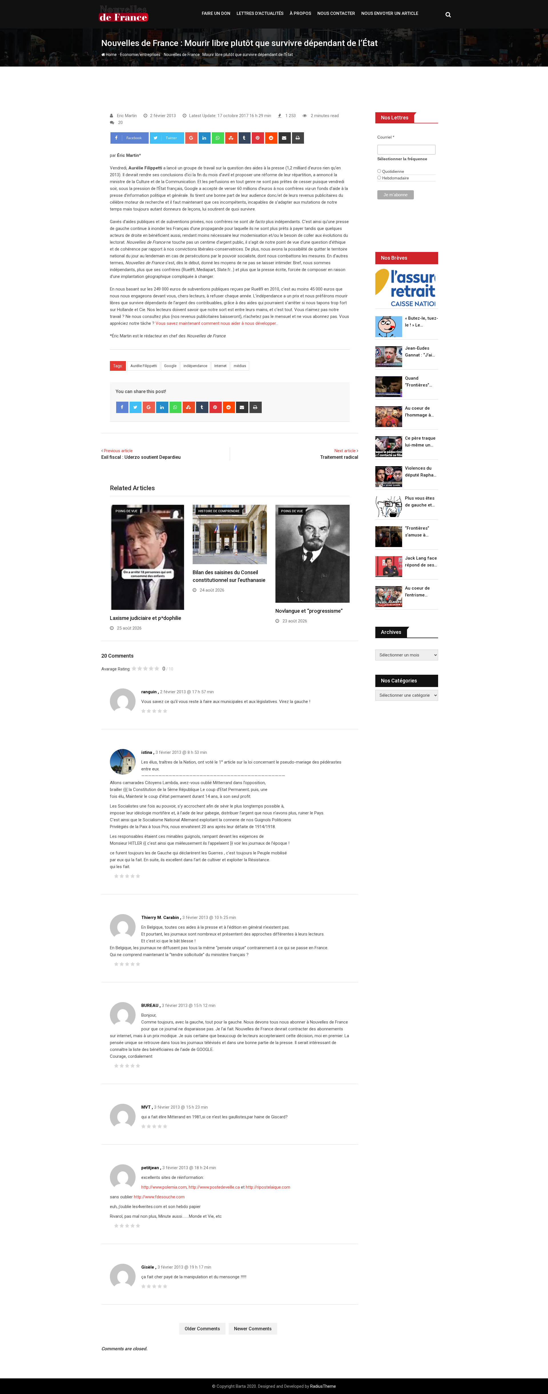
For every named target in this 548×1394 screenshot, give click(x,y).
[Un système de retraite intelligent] (405, 287)
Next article (345, 450)
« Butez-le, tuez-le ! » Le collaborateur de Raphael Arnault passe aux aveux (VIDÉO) (421, 322)
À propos (300, 13)
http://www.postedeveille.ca (214, 1187)
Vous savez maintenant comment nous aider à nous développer (216, 323)
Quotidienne (392, 171)
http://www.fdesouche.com (159, 1196)
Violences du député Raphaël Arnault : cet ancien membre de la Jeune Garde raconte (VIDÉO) (421, 472)
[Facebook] (122, 407)
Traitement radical (339, 457)
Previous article (118, 450)
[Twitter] (136, 407)
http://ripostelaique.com (268, 1187)
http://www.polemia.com (164, 1187)
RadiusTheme (323, 1386)
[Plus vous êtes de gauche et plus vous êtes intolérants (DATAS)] (388, 506)
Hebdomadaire (395, 178)
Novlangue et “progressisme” (309, 611)
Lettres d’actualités (260, 13)
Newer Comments (253, 1328)
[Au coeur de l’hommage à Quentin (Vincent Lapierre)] (388, 416)
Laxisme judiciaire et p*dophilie (145, 618)
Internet (220, 366)
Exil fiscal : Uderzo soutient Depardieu (141, 457)
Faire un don (216, 13)
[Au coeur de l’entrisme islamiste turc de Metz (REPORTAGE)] (388, 596)
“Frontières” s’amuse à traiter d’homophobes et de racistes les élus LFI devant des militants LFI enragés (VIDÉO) (420, 532)
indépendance (195, 366)
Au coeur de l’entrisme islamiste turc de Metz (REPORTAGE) (419, 592)
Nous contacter (336, 13)
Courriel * (385, 137)
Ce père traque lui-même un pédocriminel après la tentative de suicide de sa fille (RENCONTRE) (420, 442)
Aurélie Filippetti (143, 366)
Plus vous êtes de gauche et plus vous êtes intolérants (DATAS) (419, 502)
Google (170, 366)
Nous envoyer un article (389, 13)
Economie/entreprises (140, 54)
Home (111, 54)
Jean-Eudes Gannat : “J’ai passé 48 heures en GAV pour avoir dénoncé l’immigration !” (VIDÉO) (420, 352)
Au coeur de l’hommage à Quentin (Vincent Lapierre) (418, 412)
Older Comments (202, 1328)
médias (240, 366)
